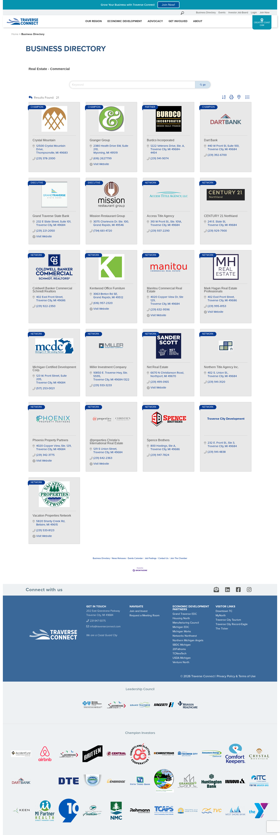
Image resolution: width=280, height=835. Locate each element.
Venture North (181, 662)
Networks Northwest (185, 635)
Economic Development (124, 21)
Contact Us (163, 558)
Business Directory (206, 12)
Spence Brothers (158, 440)
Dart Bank (211, 140)
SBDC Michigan (182, 644)
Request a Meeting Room (144, 615)
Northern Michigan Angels (188, 640)
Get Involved (178, 21)
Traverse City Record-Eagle (232, 624)
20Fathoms (179, 649)
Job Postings (150, 558)
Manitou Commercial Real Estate (164, 290)
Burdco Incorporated (160, 140)
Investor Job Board (238, 12)
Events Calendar (135, 558)
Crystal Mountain (44, 140)
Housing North (181, 618)
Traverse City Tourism (228, 619)
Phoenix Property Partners (50, 440)
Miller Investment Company (108, 367)
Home (14, 34)
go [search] (204, 84)
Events (222, 12)
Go (192, 12)
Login (254, 12)
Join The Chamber (178, 558)
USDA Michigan (182, 658)
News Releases (119, 558)
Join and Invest (138, 611)
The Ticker (222, 628)
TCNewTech (179, 653)
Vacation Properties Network (52, 515)
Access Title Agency (160, 216)
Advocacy (155, 21)
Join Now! (168, 5)
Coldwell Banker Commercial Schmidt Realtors (52, 290)
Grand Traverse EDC (185, 614)
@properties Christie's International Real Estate (106, 442)
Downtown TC (224, 611)
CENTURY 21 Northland (221, 216)
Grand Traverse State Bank (51, 216)
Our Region (93, 21)
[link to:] (92, 705)
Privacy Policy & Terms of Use (236, 676)
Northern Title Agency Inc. (221, 367)
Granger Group (100, 140)
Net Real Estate (157, 367)
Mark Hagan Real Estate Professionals (220, 290)
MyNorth (221, 615)
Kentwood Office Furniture (107, 288)
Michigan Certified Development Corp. (54, 368)
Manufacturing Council (186, 622)
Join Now (265, 12)
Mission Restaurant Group (107, 216)
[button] (30, 97)
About (197, 21)
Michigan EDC (181, 627)
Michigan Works (182, 631)
